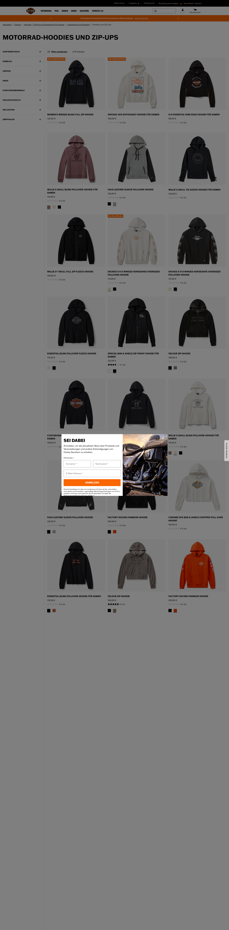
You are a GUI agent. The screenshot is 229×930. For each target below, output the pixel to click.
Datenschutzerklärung (72, 496)
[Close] (163, 438)
